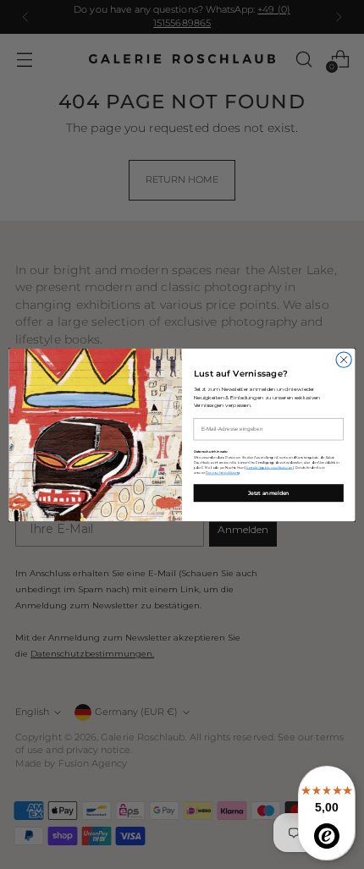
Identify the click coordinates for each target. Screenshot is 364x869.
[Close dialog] (343, 358)
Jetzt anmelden (269, 492)
